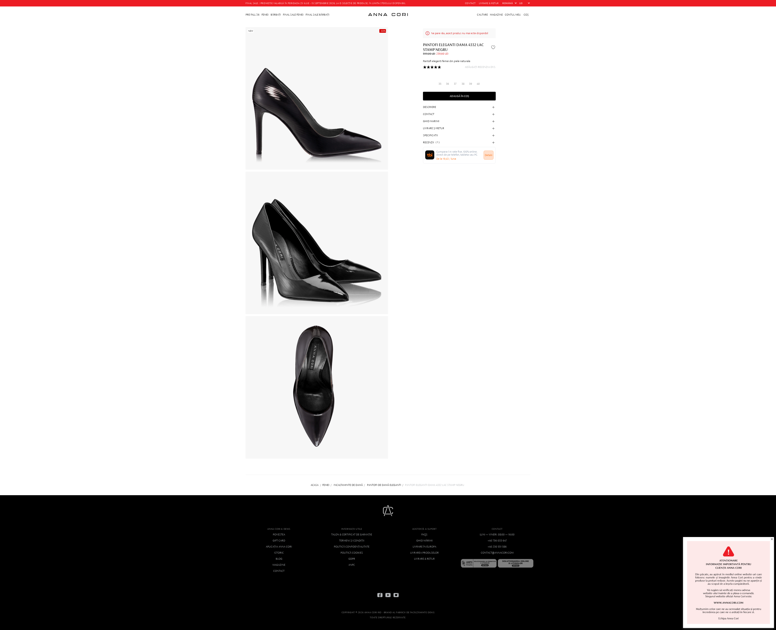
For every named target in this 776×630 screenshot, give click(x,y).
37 (455, 83)
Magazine (278, 564)
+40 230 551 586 (497, 546)
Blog (279, 558)
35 (440, 83)
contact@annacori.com (497, 552)
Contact (279, 570)
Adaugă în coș (459, 96)
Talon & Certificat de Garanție (351, 534)
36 (447, 83)
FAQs (424, 534)
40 (478, 83)
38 (463, 83)
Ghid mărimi (424, 540)
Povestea (279, 534)
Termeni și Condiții (351, 540)
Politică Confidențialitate (351, 546)
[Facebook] (380, 598)
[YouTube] (388, 598)
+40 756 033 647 (497, 540)
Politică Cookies (352, 552)
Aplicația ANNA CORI (279, 546)
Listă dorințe (494, 47)
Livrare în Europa (424, 546)
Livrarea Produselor (424, 552)
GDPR (351, 558)
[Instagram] (396, 598)
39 (470, 83)
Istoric (279, 552)
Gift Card (279, 540)
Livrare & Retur (424, 558)
